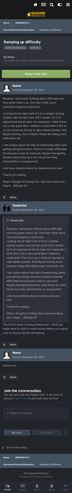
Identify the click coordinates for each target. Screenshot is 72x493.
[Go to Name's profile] (6, 88)
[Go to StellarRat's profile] (6, 207)
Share (18, 432)
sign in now (21, 398)
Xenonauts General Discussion (47, 60)
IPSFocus (43, 473)
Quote (13, 197)
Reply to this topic (36, 73)
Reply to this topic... (22, 413)
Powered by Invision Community (36, 476)
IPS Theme (29, 473)
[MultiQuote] (4, 197)
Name (10, 56)
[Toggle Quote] (8, 220)
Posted (28, 89)
